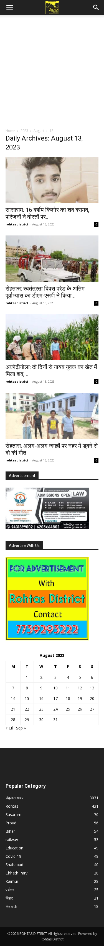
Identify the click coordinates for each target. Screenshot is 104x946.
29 (27, 719)
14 (13, 698)
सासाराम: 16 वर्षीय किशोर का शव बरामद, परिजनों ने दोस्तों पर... (47, 213)
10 (55, 688)
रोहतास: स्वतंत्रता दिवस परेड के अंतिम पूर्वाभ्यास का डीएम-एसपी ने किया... (45, 292)
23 (41, 709)
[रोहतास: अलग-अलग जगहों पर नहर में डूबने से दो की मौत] (52, 416)
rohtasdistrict (17, 224)
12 (80, 688)
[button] (9, 7)
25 (68, 709)
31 (55, 719)
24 (55, 709)
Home (10, 130)
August (39, 130)
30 (41, 719)
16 (41, 698)
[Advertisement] (52, 73)
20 (92, 698)
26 (80, 709)
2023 (24, 130)
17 (55, 698)
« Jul (9, 728)
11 (68, 688)
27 (92, 709)
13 (92, 688)
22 (27, 709)
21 (13, 709)
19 (80, 698)
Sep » (21, 728)
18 (68, 698)
